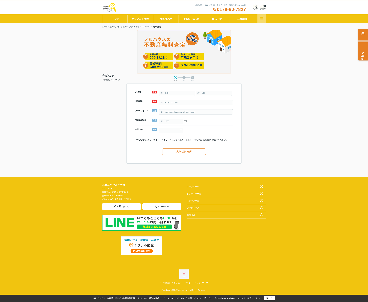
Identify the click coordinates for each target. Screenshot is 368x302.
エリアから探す (140, 19)
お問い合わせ (191, 19)
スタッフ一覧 (193, 200)
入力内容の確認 (184, 151)
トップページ (193, 186)
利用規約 (141, 140)
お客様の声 (165, 19)
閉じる (270, 298)
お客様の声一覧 (194, 193)
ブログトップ (193, 208)
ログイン (255, 9)
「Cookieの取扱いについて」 (232, 298)
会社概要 (242, 19)
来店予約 (217, 19)
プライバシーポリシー (161, 140)
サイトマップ (202, 283)
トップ (115, 19)
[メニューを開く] (261, 18)
